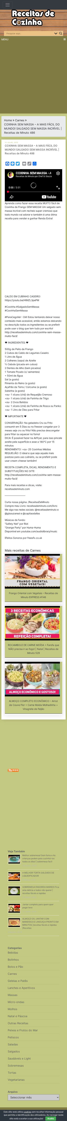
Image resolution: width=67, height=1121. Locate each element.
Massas (12, 995)
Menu (4, 39)
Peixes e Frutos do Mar (23, 1030)
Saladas (13, 1044)
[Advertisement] (33, 78)
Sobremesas (16, 1065)
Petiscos (13, 1037)
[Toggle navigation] (7, 4)
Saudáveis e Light (19, 1058)
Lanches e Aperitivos (21, 988)
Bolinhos (13, 959)
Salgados (14, 1051)
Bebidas (13, 952)
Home (8, 120)
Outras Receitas (18, 1023)
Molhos (12, 1009)
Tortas (12, 1072)
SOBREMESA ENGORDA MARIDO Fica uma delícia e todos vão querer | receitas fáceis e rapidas (40, 890)
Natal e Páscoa (17, 1016)
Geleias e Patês (18, 981)
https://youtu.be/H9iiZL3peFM (22, 300)
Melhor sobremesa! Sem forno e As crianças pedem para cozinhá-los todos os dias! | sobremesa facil (38, 858)
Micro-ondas (16, 1002)
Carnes (19, 120)
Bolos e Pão (15, 966)
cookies (27, 1111)
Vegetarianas (16, 1079)
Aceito (50, 1118)
